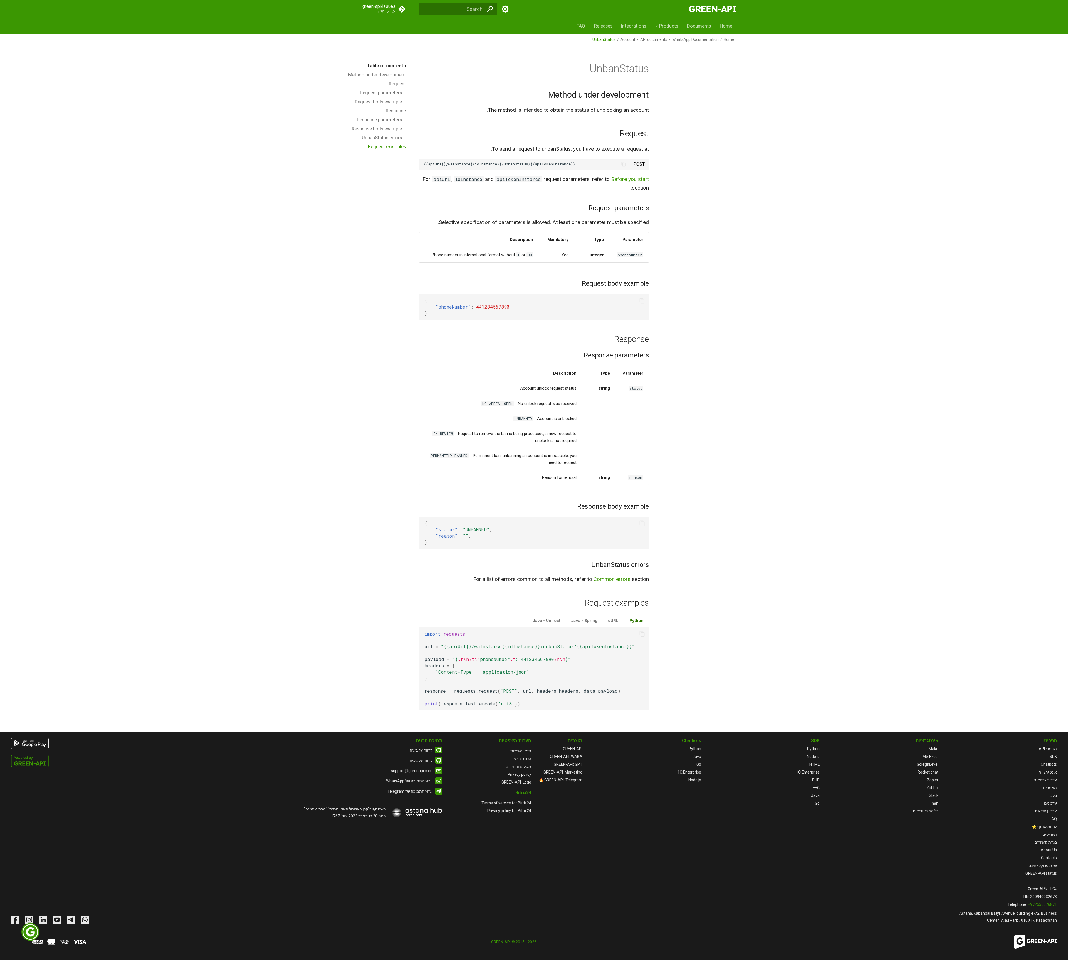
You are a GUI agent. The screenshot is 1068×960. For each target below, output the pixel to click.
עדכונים (1050, 803)
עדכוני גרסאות (1045, 780)
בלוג (1053, 795)
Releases (603, 26)
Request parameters (381, 92)
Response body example (377, 128)
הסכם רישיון (521, 759)
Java (815, 795)
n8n (935, 803)
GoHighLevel (927, 764)
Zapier (932, 780)
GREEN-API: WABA (566, 756)
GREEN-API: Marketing (562, 772)
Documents (699, 26)
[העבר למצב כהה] (505, 9)
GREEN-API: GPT (568, 764)
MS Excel (930, 756)
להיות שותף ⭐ (1044, 826)
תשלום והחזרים (518, 766)
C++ (816, 787)
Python (636, 620)
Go (817, 803)
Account (627, 39)
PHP (816, 780)
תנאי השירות (520, 751)
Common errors (612, 579)
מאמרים (1050, 787)
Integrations (633, 26)
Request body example (378, 102)
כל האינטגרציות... (924, 811)
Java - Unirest (546, 620)
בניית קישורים (1045, 842)
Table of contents (386, 65)
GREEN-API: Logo (516, 782)
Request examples (387, 146)
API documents (653, 39)
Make (933, 749)
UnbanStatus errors (382, 137)
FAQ (581, 26)
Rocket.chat (928, 772)
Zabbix (932, 787)
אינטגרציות (1048, 772)
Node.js (813, 756)
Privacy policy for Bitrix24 (509, 811)
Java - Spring (584, 620)
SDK (1053, 756)
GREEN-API (572, 749)
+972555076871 (1042, 904)
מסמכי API (1048, 749)
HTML (814, 764)
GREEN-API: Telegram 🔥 (560, 780)
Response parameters (379, 119)
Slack (933, 795)
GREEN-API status (1041, 873)
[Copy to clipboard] (623, 164)
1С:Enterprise (808, 772)
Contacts (1049, 857)
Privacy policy (519, 774)
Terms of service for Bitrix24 (506, 803)
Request (397, 83)
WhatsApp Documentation (695, 39)
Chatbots (1049, 764)
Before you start (630, 179)
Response (396, 110)
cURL (613, 620)
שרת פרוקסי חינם (1043, 865)
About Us (1049, 850)
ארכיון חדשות (1046, 811)
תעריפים (1049, 834)
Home (726, 26)
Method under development (377, 75)
